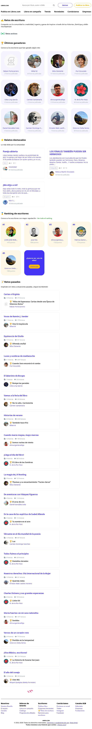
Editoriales (79, 706)
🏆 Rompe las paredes (19, 383)
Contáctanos (73, 11)
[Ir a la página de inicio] (5, 5)
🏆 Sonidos (14, 620)
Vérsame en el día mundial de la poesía (22, 534)
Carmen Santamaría (17, 406)
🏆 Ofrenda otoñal (18, 343)
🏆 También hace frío (19, 423)
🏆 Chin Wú (15, 680)
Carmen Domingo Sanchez (20, 544)
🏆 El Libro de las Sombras (21, 462)
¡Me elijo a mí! (10, 185)
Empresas (86, 11)
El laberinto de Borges (14, 375)
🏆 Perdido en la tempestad (22, 640)
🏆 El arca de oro (17, 502)
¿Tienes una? (61, 725)
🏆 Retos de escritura (46, 711)
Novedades (59, 11)
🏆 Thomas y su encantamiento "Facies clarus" (30, 482)
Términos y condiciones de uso (58, 723)
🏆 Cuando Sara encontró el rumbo (25, 363)
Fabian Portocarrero (17, 307)
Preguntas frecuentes (45, 708)
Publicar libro (42, 706)
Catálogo (23, 711)
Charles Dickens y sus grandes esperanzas (24, 593)
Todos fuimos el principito (16, 553)
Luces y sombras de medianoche (19, 356)
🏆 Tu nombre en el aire (20, 521)
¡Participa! (34, 266)
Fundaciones (79, 711)
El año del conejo (12, 672)
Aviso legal (73, 723)
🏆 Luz (12, 541)
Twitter (59, 708)
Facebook (60, 713)
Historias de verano (13, 415)
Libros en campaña (32, 11)
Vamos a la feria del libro (15, 395)
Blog (2, 713)
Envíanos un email (63, 706)
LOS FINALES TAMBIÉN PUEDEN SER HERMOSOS (68, 153)
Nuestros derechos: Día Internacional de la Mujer (27, 573)
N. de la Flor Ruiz (16, 465)
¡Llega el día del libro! (14, 455)
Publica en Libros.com (11, 11)
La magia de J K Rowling (15, 474)
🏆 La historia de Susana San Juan (24, 660)
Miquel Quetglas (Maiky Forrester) (22, 682)
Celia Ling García (16, 386)
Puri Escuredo (15, 366)
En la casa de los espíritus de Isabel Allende (24, 514)
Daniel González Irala (18, 504)
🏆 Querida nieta (17, 581)
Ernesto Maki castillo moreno (21, 583)
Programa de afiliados (27, 713)
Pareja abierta (10, 151)
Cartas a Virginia (12, 294)
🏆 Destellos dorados (19, 561)
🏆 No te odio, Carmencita (21, 403)
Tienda (48, 11)
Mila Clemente (15, 346)
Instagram (60, 711)
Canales (4, 711)
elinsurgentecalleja (17, 445)
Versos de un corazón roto (16, 632)
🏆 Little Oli (15, 600)
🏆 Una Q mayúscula (19, 324)
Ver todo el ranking (44, 218)
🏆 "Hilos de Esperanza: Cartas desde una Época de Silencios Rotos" (32, 302)
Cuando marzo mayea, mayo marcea (21, 435)
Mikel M (13, 326)
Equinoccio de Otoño (14, 336)
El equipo (4, 708)
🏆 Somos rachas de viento (21, 442)
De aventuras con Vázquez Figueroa (21, 494)
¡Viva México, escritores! (15, 652)
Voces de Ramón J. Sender (16, 316)
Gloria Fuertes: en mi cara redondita (21, 613)
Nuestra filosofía (6, 706)
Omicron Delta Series (18, 643)
